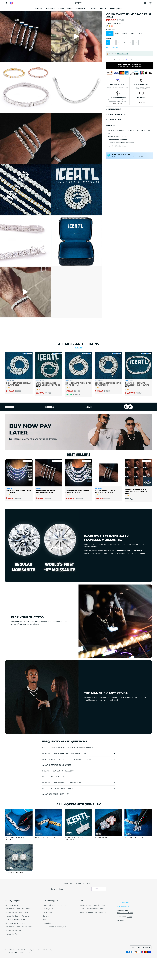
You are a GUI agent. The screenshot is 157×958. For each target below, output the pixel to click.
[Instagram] (98, 491)
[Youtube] (95, 491)
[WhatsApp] (101, 491)
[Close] (112, 457)
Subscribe (97, 485)
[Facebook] (91, 491)
